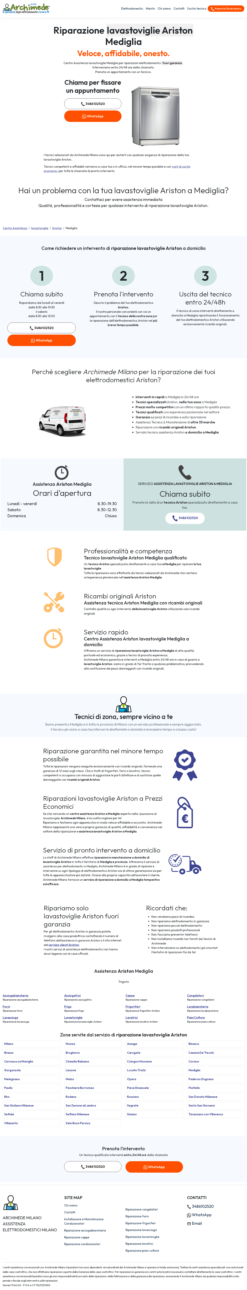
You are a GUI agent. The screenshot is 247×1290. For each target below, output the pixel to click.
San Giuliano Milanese (19, 1105)
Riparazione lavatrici (139, 1244)
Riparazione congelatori (142, 1209)
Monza (70, 1044)
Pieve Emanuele (138, 1088)
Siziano (132, 1114)
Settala (9, 1114)
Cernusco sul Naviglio (18, 1061)
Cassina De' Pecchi (201, 1053)
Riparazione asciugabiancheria (85, 1230)
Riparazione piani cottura (142, 1251)
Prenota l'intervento (227, 8)
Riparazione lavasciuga (141, 1230)
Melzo (70, 1079)
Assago (132, 1044)
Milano (8, 1044)
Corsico (194, 1061)
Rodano (71, 1097)
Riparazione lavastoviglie (142, 1237)
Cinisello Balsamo (77, 1061)
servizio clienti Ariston (64, 945)
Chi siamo (164, 8)
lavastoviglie (39, 228)
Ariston (57, 228)
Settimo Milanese (77, 1114)
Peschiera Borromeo (80, 1088)
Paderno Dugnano (201, 1079)
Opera (131, 1079)
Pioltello (194, 1088)
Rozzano (133, 1097)
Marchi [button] (150, 8)
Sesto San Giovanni (202, 1105)
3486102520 (95, 104)
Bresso (9, 1053)
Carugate (133, 1053)
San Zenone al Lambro (81, 1105)
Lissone (71, 1070)
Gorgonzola (12, 1070)
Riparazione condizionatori (82, 1244)
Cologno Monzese (139, 1061)
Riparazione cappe (76, 1237)
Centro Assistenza (15, 228)
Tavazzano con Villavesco (206, 1114)
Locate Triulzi (136, 1070)
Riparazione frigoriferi (141, 1223)
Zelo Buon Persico (78, 1123)
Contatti (178, 8)
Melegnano (12, 1079)
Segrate (132, 1105)
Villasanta (11, 1123)
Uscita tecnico (196, 8)
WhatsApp (95, 116)
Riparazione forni (137, 1216)
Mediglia (194, 1070)
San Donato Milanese (203, 1097)
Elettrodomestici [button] (132, 8)
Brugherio (73, 1053)
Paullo (8, 1088)
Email (196, 1223)
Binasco (194, 1044)
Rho (7, 1097)
